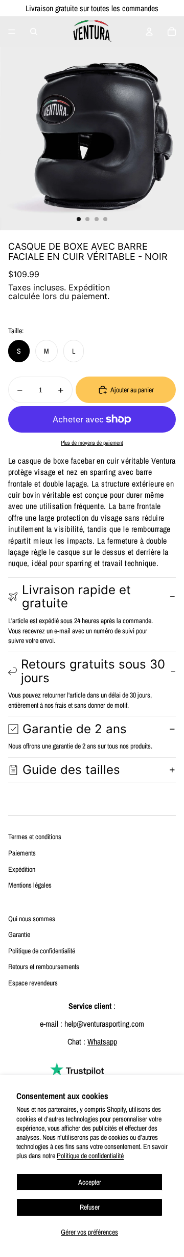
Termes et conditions (34, 836)
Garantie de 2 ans (74, 728)
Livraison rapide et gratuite (76, 596)
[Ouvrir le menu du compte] (149, 31)
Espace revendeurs (33, 982)
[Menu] (12, 31)
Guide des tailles (71, 769)
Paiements (22, 853)
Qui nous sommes (31, 918)
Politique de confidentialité (90, 1155)
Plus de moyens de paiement (92, 443)
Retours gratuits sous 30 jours (93, 671)
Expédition (21, 869)
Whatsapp (102, 1041)
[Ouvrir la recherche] (33, 31)
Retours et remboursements (43, 966)
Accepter (89, 1182)
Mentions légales (30, 885)
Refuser (90, 1207)
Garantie (19, 934)
